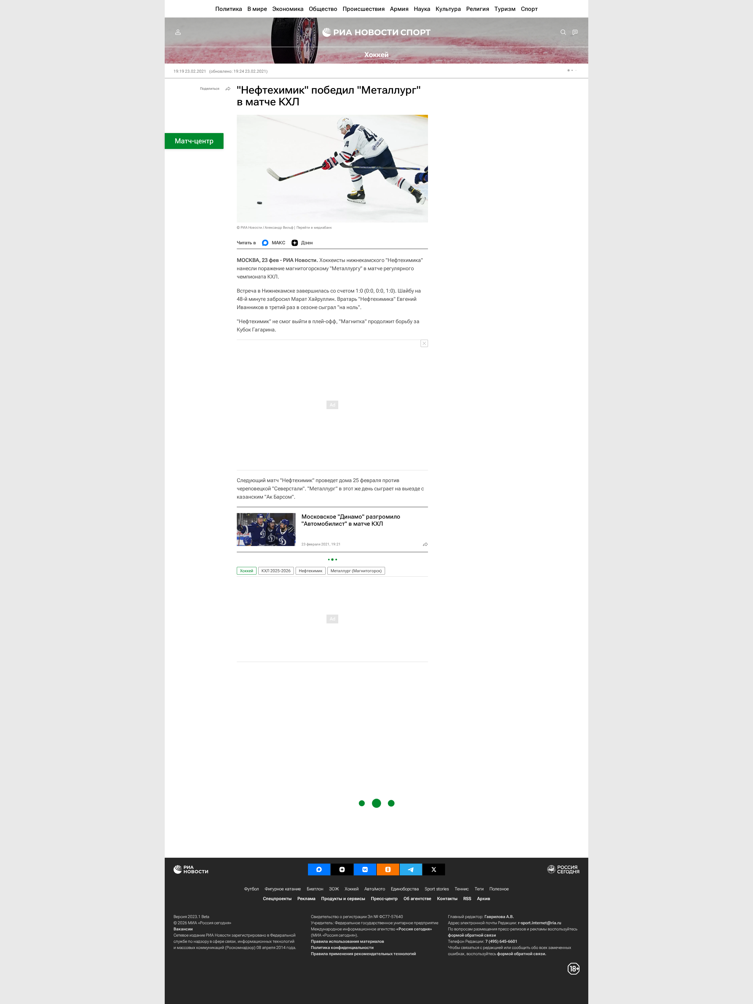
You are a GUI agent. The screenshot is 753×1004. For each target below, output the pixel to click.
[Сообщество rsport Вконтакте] (365, 869)
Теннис (462, 889)
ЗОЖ (334, 889)
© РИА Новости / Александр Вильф (265, 227)
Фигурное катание (283, 889)
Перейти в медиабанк (314, 227)
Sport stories (437, 889)
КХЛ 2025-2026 (276, 570)
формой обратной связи (472, 935)
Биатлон (315, 889)
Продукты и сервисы (343, 898)
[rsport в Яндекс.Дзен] (342, 869)
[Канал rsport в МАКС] (319, 869)
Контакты (447, 898)
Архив (483, 898)
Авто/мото (374, 889)
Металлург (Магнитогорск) (356, 570)
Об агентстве (417, 898)
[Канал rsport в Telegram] (411, 869)
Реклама (306, 898)
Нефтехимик (310, 570)
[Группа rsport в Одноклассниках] (388, 869)
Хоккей (246, 570)
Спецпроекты (277, 898)
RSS (467, 898)
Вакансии (183, 929)
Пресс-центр (384, 898)
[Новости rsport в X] (434, 869)
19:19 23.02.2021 (190, 71)
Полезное (499, 889)
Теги (479, 889)
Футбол (251, 889)
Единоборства (405, 889)
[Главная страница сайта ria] (356, 32)
